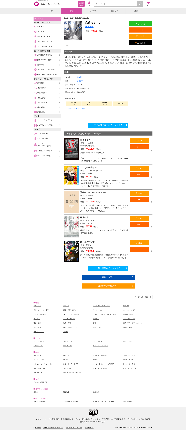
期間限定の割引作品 (44, 55)
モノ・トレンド (39, 360)
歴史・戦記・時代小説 (70, 310)
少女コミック (38, 346)
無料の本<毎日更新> (45, 60)
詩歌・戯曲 (97, 327)
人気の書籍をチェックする (108, 268)
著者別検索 (41, 88)
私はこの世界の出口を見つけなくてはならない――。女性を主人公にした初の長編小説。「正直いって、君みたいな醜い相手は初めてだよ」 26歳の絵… (104, 208)
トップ (50, 11)
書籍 (71, 11)
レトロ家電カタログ (44, 41)
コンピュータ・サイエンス (43, 364)
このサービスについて (45, 133)
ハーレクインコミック (100, 346)
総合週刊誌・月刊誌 (129, 355)
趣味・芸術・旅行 (40, 368)
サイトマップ (89, 427)
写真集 (65, 332)
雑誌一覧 (66, 355)
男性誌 (65, 360)
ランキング (41, 31)
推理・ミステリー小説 (41, 310)
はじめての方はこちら (108, 286)
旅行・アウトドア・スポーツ (132, 323)
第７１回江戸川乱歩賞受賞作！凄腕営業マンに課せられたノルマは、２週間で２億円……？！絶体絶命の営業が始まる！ (104, 256)
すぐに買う (140, 23)
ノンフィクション (69, 319)
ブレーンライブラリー (45, 120)
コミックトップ (39, 341)
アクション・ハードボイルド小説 (104, 314)
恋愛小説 (96, 319)
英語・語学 (37, 323)
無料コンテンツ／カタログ (72, 373)
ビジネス (93, 11)
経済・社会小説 (128, 314)
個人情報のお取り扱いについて (53, 427)
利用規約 (38, 427)
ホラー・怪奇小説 (40, 314)
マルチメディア (39, 332)
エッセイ (37, 319)
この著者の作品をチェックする (108, 125)
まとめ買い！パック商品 (46, 69)
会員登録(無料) (42, 138)
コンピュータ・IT (129, 310)
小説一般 (126, 306)
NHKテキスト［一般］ (130, 368)
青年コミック (127, 341)
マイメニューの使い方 (45, 156)
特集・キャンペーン (44, 36)
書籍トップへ (108, 277)
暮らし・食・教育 (129, 364)
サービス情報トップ (40, 401)
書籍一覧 (66, 306)
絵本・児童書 (127, 327)
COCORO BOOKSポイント (47, 74)
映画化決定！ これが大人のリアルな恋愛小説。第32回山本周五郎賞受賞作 (104, 231)
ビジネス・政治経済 (100, 355)
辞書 (94, 323)
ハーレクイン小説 (129, 319)
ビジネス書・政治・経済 (101, 306)
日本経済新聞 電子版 (41, 382)
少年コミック (97, 341)
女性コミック (67, 346)
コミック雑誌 (67, 368)
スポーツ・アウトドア (70, 364)
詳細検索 (40, 83)
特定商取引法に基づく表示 (74, 427)
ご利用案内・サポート (45, 151)
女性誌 (95, 360)
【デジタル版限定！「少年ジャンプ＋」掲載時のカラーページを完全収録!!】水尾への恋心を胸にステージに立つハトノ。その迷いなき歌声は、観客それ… (104, 183)
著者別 (36, 392)
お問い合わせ (127, 401)
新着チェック (42, 26)
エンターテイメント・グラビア (103, 364)
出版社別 (66, 392)
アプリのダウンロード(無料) (44, 144)
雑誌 (136, 11)
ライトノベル (97, 310)
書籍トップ (37, 306)
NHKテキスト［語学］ (100, 368)
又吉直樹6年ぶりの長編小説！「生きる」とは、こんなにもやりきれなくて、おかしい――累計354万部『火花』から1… (104, 157)
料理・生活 (37, 327)
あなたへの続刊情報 (44, 46)
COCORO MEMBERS (45, 125)
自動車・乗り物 (128, 360)
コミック (114, 11)
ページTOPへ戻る (141, 297)
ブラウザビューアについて (76, 108)
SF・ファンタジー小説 (71, 314)
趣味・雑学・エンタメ (70, 327)
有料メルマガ (38, 373)
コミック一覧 (67, 341)
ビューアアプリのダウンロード (103, 401)
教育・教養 (67, 323)
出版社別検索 (42, 93)
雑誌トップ (37, 355)
